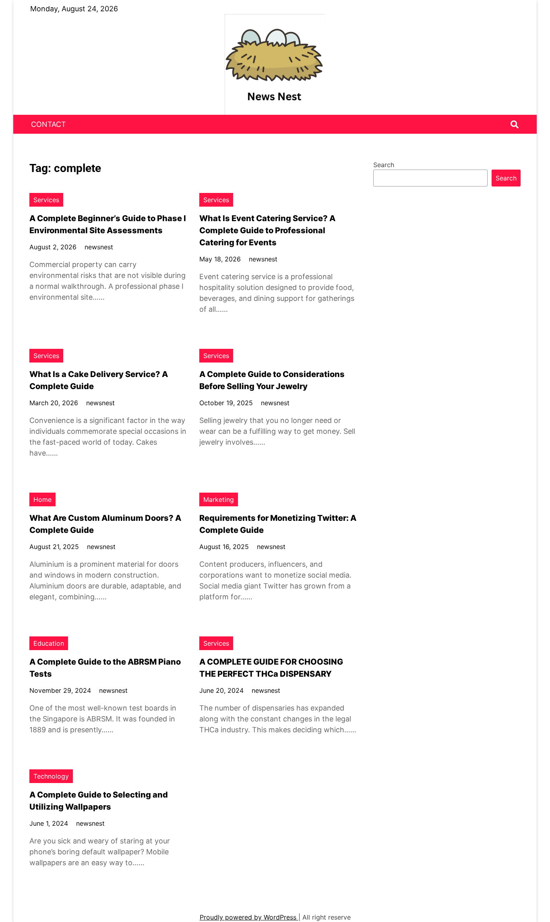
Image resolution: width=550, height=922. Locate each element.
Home (42, 499)
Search (383, 165)
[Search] (515, 124)
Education (48, 643)
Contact (48, 124)
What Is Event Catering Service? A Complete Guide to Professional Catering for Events (267, 230)
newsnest (99, 247)
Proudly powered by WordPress (249, 917)
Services (46, 200)
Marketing (218, 499)
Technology (51, 776)
